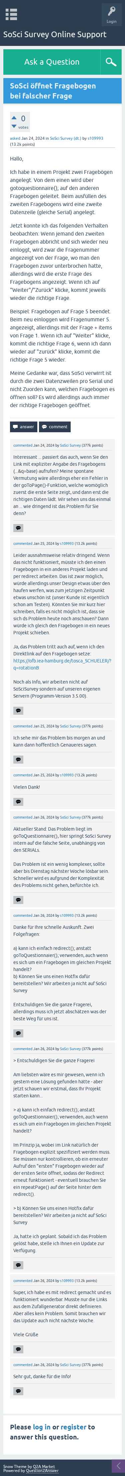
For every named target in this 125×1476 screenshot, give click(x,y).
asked (15, 138)
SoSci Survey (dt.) (65, 138)
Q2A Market (44, 1466)
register (73, 1427)
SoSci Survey (70, 445)
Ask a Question (52, 61)
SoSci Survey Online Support (55, 34)
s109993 (95, 138)
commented (22, 445)
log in (42, 1427)
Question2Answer (42, 1470)
